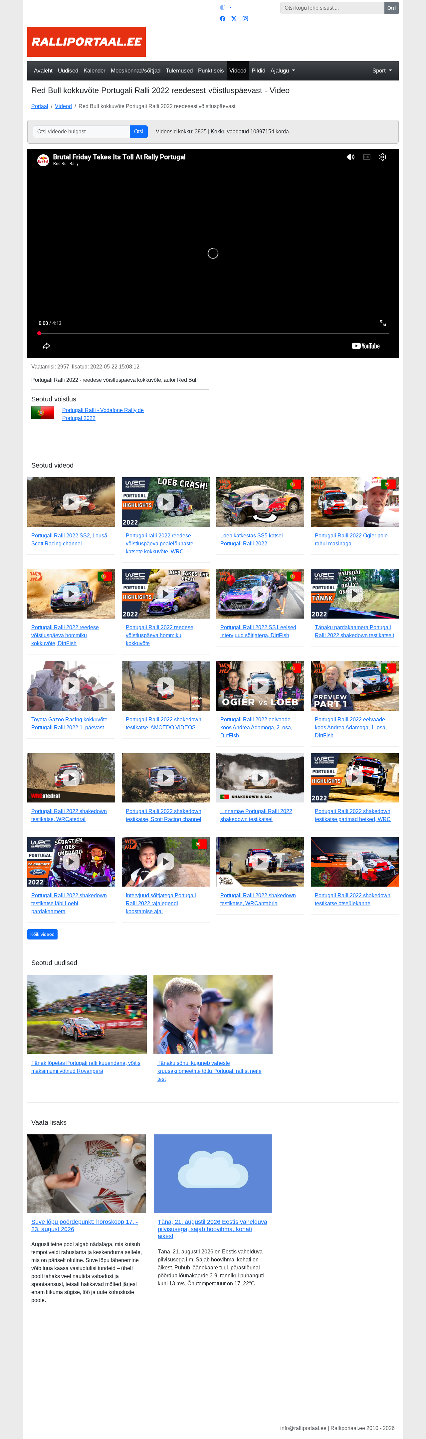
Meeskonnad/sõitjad (135, 71)
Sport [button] (379, 71)
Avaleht (43, 71)
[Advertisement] (276, 42)
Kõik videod (42, 934)
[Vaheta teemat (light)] (226, 7)
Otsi (391, 8)
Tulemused (179, 71)
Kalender (95, 71)
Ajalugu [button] (281, 71)
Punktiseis (211, 71)
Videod (237, 71)
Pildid (258, 71)
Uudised (68, 71)
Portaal (39, 106)
